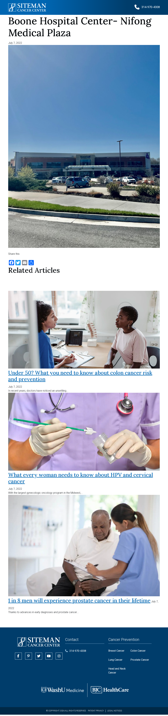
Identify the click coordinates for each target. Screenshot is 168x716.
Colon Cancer (138, 650)
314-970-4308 (77, 650)
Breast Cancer (116, 650)
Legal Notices (114, 711)
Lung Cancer (115, 659)
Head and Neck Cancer (117, 670)
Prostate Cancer (139, 659)
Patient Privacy (96, 711)
